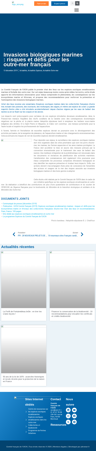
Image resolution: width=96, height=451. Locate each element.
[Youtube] (74, 410)
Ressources (58, 424)
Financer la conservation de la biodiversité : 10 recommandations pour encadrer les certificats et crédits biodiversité (72, 313)
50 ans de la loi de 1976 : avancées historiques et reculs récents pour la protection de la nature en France (23, 379)
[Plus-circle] (74, 422)
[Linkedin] (68, 410)
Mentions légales (60, 447)
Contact (56, 399)
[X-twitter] (68, 422)
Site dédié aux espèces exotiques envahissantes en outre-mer (28, 214)
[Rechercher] (77, 3)
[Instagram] (68, 416)
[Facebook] (74, 416)
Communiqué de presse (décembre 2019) (20, 203)
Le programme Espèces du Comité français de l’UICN (24, 216)
